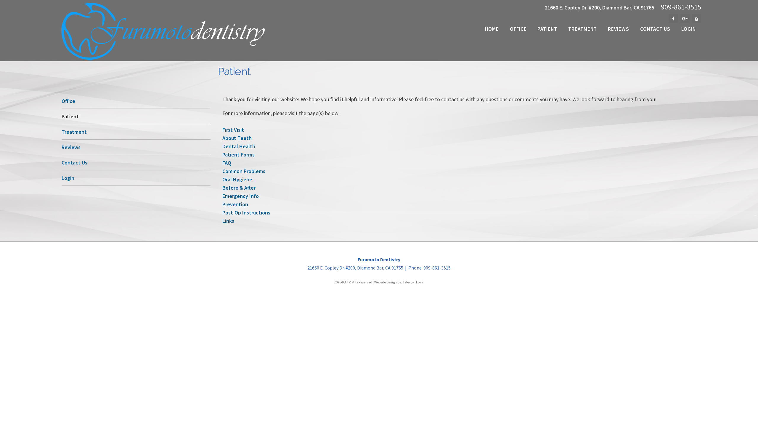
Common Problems (243, 171)
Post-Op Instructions (246, 212)
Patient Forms (238, 154)
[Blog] (696, 18)
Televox (408, 282)
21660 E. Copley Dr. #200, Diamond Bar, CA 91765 (599, 7)
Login (68, 178)
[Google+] (685, 18)
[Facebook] (673, 18)
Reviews (71, 147)
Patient (70, 116)
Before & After (239, 187)
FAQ (226, 162)
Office (68, 101)
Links (228, 220)
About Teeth (237, 138)
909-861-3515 (681, 7)
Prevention (235, 204)
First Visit (233, 129)
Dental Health (238, 146)
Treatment (74, 131)
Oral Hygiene (237, 179)
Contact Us (74, 162)
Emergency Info (240, 196)
